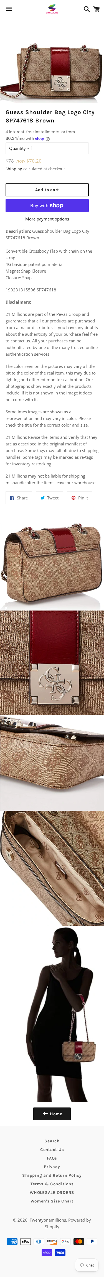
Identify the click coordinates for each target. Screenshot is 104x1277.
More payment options (47, 219)
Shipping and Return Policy (52, 1175)
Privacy (52, 1166)
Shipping (14, 168)
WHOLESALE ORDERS (52, 1192)
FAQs (52, 1158)
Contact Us (52, 1149)
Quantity (17, 148)
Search (52, 1140)
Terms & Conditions (52, 1183)
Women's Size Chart (52, 1201)
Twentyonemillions (48, 1220)
